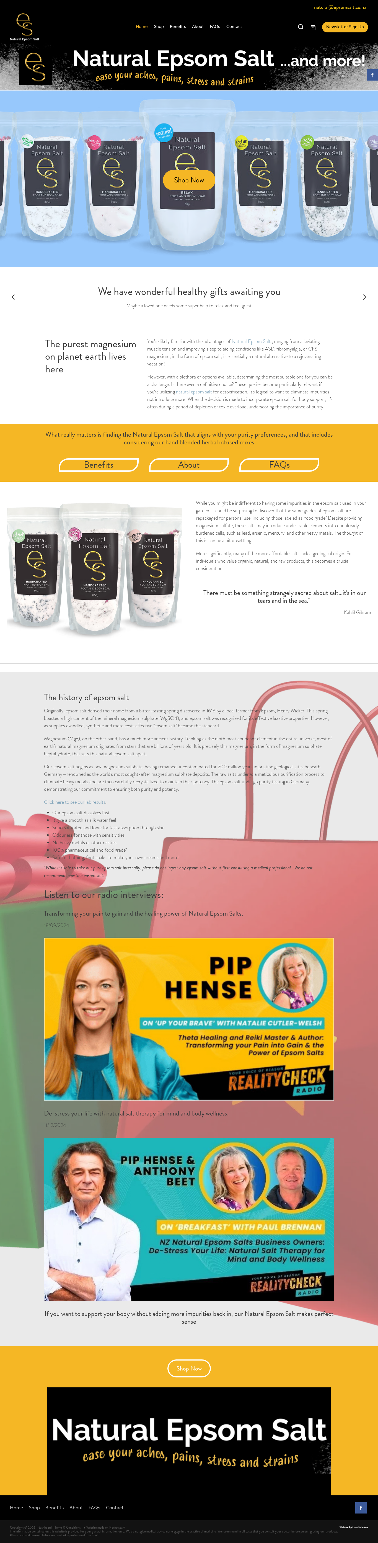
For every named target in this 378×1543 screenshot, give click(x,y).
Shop (159, 26)
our (160, 442)
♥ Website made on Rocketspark (104, 1527)
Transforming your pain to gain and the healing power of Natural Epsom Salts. (143, 913)
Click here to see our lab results (74, 801)
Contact (234, 26)
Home (142, 26)
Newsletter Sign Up (345, 27)
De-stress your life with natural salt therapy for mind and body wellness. (136, 1113)
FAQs (215, 26)
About (198, 26)
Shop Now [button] (189, 180)
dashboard (45, 1527)
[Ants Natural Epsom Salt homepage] (46, 27)
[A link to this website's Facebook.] (372, 75)
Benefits (178, 26)
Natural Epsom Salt (251, 341)
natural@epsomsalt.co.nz (340, 7)
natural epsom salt (194, 391)
